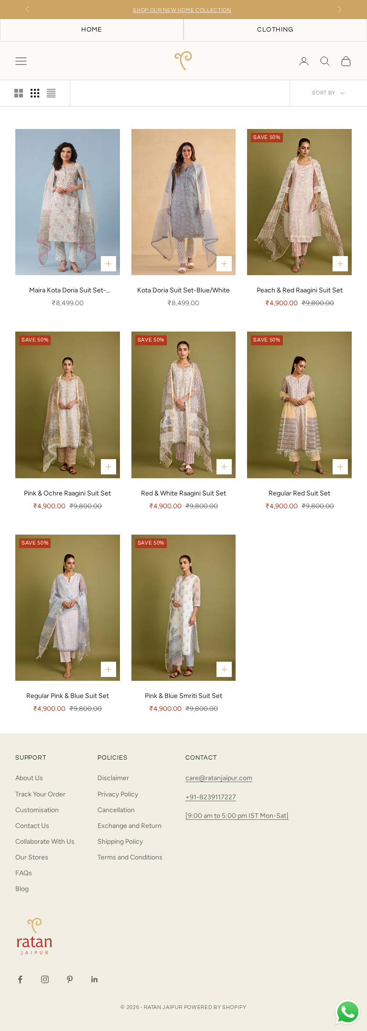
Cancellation (116, 810)
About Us (29, 778)
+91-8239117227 (210, 797)
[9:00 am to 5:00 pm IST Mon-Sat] (237, 816)
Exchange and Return (129, 826)
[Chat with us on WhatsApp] (348, 1012)
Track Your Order (40, 794)
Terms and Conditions (129, 857)
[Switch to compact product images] (51, 93)
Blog (22, 889)
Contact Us (32, 826)
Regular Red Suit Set (299, 493)
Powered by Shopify (215, 1007)
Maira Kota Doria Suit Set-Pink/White (67, 291)
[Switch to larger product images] (18, 93)
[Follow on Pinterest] (70, 979)
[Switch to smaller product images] (35, 93)
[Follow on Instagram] (45, 979)
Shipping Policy (120, 842)
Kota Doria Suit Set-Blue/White (183, 290)
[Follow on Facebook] (20, 979)
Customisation (37, 810)
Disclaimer (113, 778)
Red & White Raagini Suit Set (183, 493)
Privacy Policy (117, 794)
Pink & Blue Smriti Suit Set (183, 696)
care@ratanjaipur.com (218, 778)
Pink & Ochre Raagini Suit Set (67, 493)
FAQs (23, 873)
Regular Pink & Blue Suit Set (67, 696)
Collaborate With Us (45, 842)
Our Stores (31, 857)
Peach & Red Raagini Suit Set (300, 290)
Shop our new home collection (182, 9)
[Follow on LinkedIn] (94, 979)
